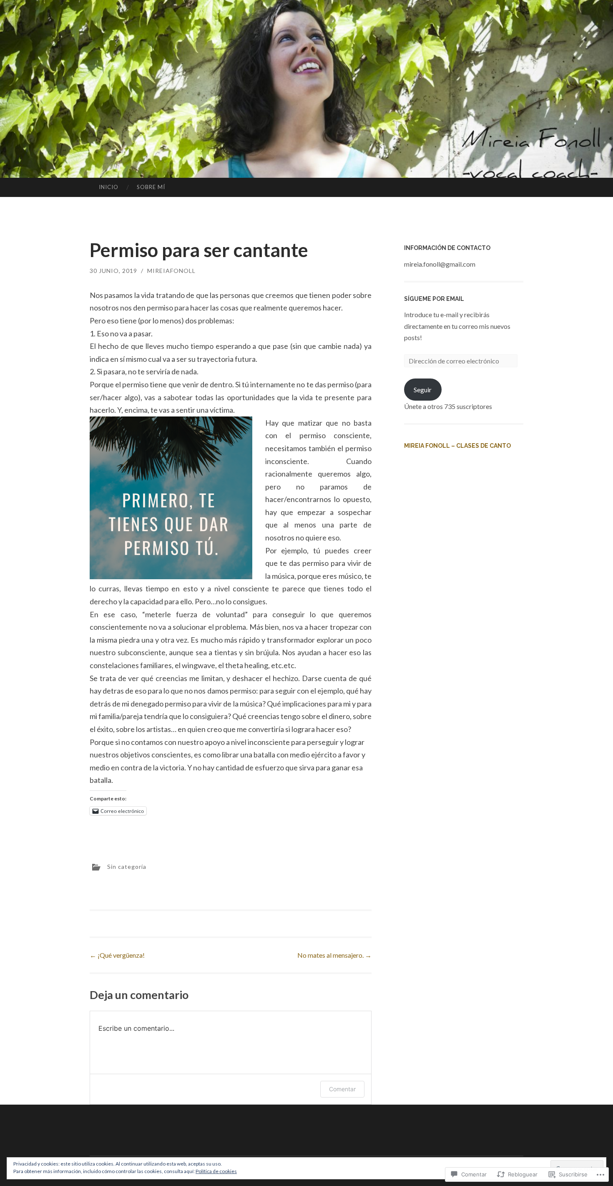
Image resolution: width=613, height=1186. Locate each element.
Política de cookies (216, 1171)
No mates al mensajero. (334, 955)
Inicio (108, 187)
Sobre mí (151, 187)
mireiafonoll (171, 270)
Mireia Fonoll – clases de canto (457, 445)
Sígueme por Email (434, 298)
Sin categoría (126, 866)
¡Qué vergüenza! (117, 955)
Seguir (423, 390)
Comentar (342, 1089)
